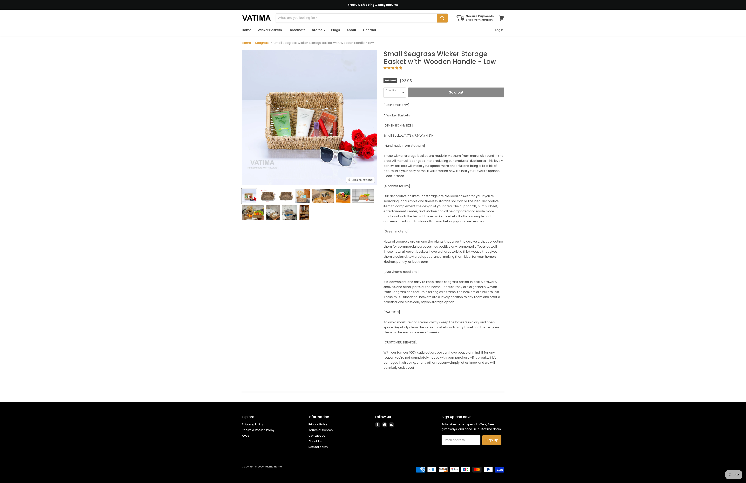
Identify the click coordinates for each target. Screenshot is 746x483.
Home (246, 30)
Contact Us (317, 436)
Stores (317, 30)
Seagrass (262, 43)
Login (499, 30)
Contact (369, 30)
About (351, 30)
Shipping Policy (252, 424)
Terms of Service (321, 430)
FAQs (245, 436)
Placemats (296, 30)
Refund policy (318, 447)
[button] (393, 68)
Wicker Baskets (270, 30)
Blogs (335, 30)
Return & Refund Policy (258, 430)
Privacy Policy (318, 424)
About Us (315, 441)
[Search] (442, 18)
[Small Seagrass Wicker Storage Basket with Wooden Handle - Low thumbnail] (249, 196)
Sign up (491, 440)
